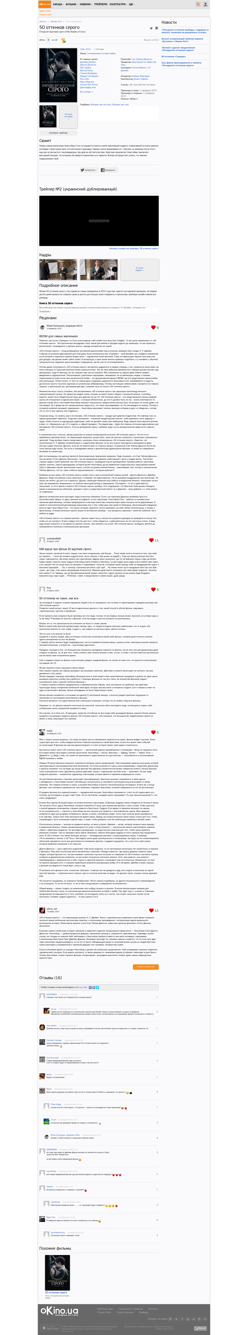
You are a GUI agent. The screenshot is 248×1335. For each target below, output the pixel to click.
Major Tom (50, 1217)
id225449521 (51, 994)
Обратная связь (105, 1309)
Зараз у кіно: (45, 11)
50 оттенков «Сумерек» (174, 56)
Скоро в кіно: (45, 14)
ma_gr (53, 1009)
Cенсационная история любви (101, 53)
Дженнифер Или (88, 87)
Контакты (153, 1309)
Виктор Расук (86, 71)
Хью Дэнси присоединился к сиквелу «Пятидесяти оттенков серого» (181, 63)
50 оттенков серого (56, 1292)
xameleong (55, 1202)
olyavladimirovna (58, 1232)
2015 (88, 49)
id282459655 (51, 1149)
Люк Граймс (85, 68)
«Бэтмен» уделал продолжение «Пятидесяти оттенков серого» (178, 48)
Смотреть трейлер (58, 133)
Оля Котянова (52, 1058)
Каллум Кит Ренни (89, 85)
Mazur (49, 1089)
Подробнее (44, 311)
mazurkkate (51, 1171)
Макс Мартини (87, 82)
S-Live (53, 1120)
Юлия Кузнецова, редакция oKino (65, 1135)
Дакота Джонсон (88, 65)
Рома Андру (56, 1104)
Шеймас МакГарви (140, 76)
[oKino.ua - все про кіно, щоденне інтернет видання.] (45, 4)
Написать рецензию (146, 967)
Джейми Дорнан (88, 62)
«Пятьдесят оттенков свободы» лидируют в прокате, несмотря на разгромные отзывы (185, 31)
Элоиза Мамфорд (88, 73)
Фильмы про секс (120, 105)
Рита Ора (84, 79)
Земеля (49, 1187)
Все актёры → (86, 92)
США (82, 49)
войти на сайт (80, 987)
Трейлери (100, 4)
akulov (49, 1074)
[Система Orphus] (200, 1328)
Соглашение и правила (131, 1309)
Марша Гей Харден (89, 76)
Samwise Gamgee (54, 1040)
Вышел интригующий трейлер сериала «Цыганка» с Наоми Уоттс (182, 40)
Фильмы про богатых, (101, 105)
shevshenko (51, 1026)
